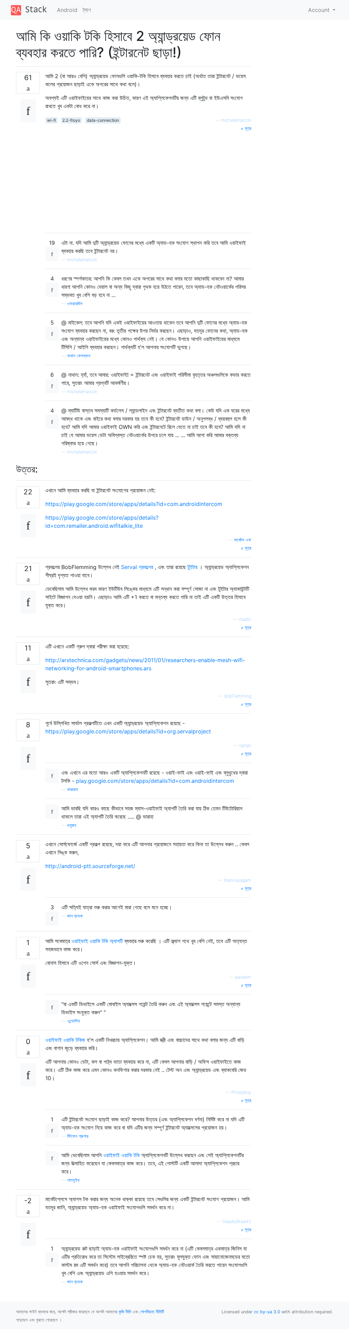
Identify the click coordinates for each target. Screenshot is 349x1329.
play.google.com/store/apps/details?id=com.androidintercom (155, 780)
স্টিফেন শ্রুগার (77, 1136)
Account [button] (319, 9)
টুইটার (192, 567)
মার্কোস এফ (242, 539)
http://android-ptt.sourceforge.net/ (90, 866)
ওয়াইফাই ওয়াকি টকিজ (65, 1039)
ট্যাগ (87, 9)
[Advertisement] (148, 179)
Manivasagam (237, 880)
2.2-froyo (71, 120)
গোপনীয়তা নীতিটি (152, 1311)
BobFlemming (237, 696)
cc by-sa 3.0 (267, 1311)
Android (67, 9)
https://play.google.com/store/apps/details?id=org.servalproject (128, 731)
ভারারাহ (72, 789)
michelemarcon (236, 120)
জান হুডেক (74, 916)
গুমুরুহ (71, 825)
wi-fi (51, 120)
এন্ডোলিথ (73, 1021)
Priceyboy (241, 1092)
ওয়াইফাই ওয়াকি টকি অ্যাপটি (97, 941)
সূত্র (247, 128)
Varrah (245, 745)
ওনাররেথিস (74, 303)
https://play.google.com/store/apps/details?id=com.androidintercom (133, 504)
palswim (243, 977)
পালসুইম (73, 1180)
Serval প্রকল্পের (137, 567)
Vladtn (245, 619)
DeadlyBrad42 (237, 1221)
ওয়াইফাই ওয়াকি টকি (121, 1155)
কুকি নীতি (125, 1311)
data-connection (103, 120)
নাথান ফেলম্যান (78, 355)
